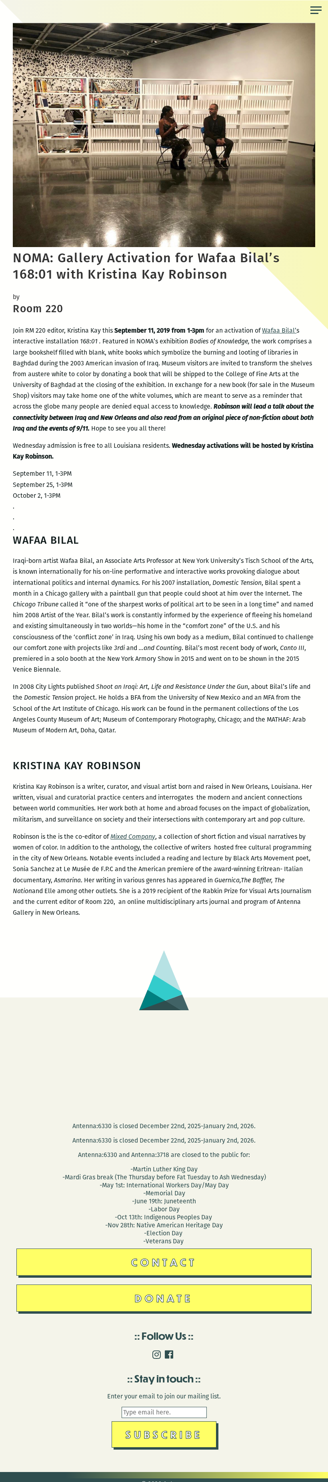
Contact (164, 1262)
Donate (164, 1298)
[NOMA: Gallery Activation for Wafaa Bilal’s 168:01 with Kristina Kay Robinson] (164, 245)
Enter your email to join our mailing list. (164, 1396)
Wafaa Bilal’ (279, 330)
